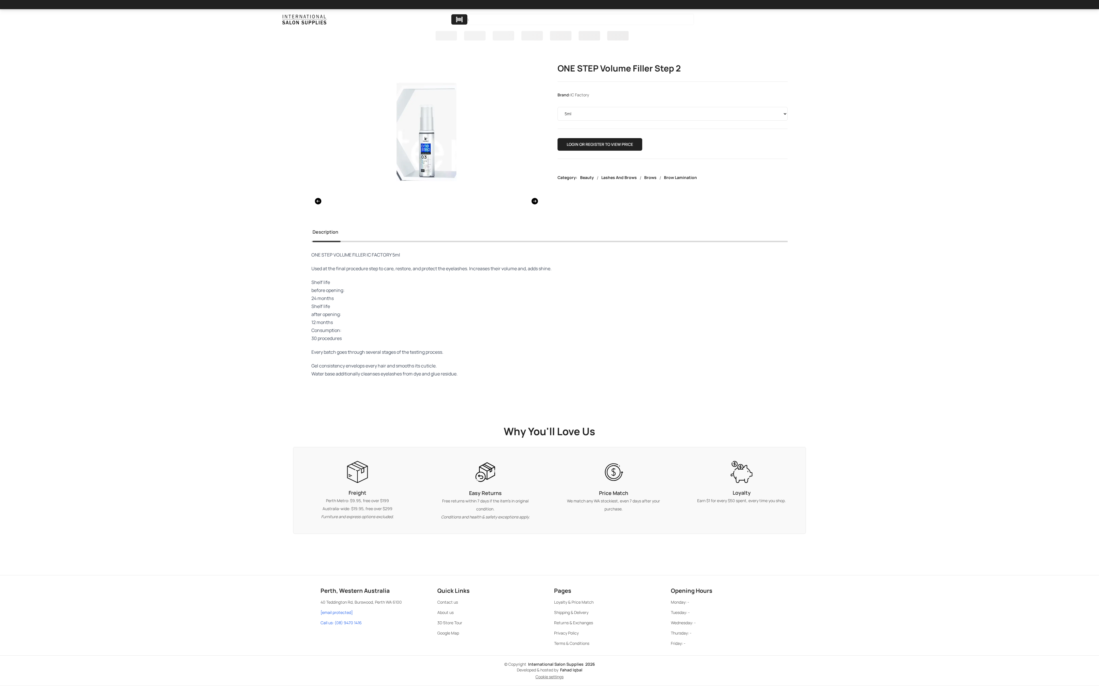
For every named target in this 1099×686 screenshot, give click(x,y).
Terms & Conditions (571, 643)
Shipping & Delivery (571, 612)
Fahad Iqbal (571, 670)
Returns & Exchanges (573, 622)
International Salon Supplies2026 (561, 664)
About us (445, 612)
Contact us (447, 602)
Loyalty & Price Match (574, 602)
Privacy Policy (566, 633)
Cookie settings (549, 676)
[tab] (325, 233)
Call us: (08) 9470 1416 (341, 622)
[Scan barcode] (459, 19)
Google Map (448, 633)
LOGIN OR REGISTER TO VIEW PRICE (600, 144)
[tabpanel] (549, 321)
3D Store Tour (449, 622)
